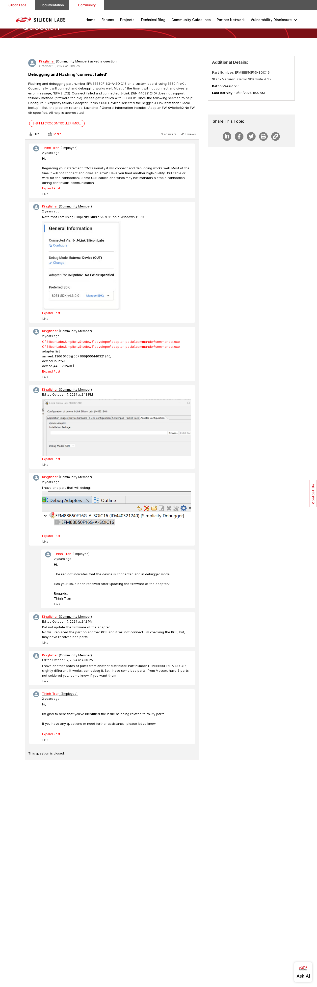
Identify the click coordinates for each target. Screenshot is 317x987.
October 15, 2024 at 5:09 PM (59, 66)
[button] (313, 493)
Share (57, 134)
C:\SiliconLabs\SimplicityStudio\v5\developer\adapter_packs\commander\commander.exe (111, 342)
